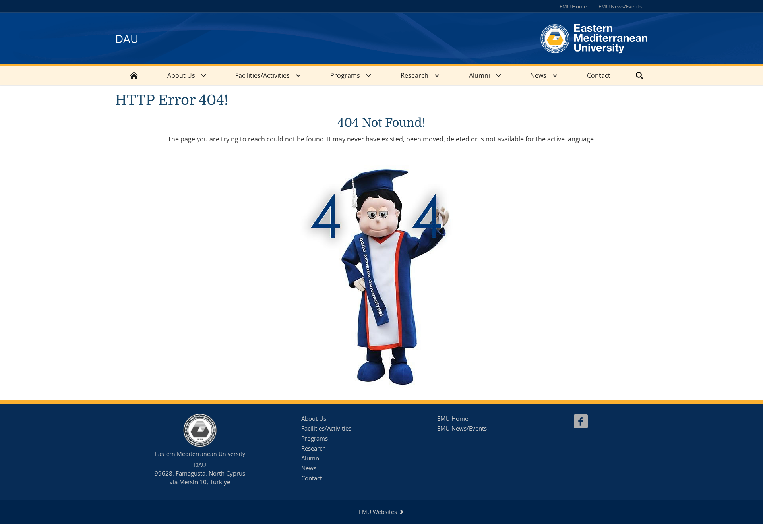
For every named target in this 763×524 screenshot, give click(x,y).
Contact (598, 75)
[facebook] (581, 421)
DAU (126, 38)
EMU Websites (379, 512)
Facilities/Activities (262, 75)
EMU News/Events (620, 6)
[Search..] (639, 75)
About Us (181, 75)
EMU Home (573, 6)
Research (414, 75)
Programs (345, 75)
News (538, 75)
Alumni (479, 75)
